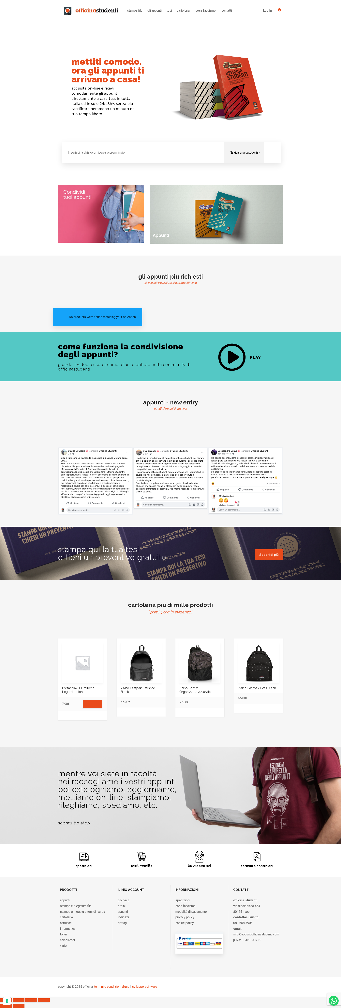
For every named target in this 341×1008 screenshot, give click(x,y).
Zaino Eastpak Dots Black (257, 688)
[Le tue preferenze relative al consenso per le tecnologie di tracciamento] (7, 1001)
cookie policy (184, 923)
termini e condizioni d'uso (111, 986)
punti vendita (141, 865)
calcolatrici (67, 940)
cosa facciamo (206, 10)
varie (63, 945)
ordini (122, 906)
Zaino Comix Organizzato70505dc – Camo (196, 691)
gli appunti (154, 10)
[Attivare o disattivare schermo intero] (18, 1000)
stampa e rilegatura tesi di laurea (82, 912)
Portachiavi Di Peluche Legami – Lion (78, 690)
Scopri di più (269, 555)
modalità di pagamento (191, 912)
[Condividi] (31, 1000)
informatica (67, 929)
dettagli (123, 923)
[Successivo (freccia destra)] (18, 1006)
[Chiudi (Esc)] (44, 1000)
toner (63, 934)
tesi (169, 10)
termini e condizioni (257, 866)
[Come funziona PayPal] (199, 949)
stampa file (134, 10)
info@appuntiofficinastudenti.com (256, 934)
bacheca (123, 900)
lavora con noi (199, 865)
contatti (227, 10)
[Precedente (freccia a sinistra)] (6, 1006)
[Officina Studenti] (91, 11)
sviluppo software (144, 986)
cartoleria (183, 10)
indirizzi (123, 917)
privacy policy (184, 917)
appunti (65, 900)
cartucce (66, 923)
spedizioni (84, 866)
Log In (267, 10)
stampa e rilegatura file (76, 906)
